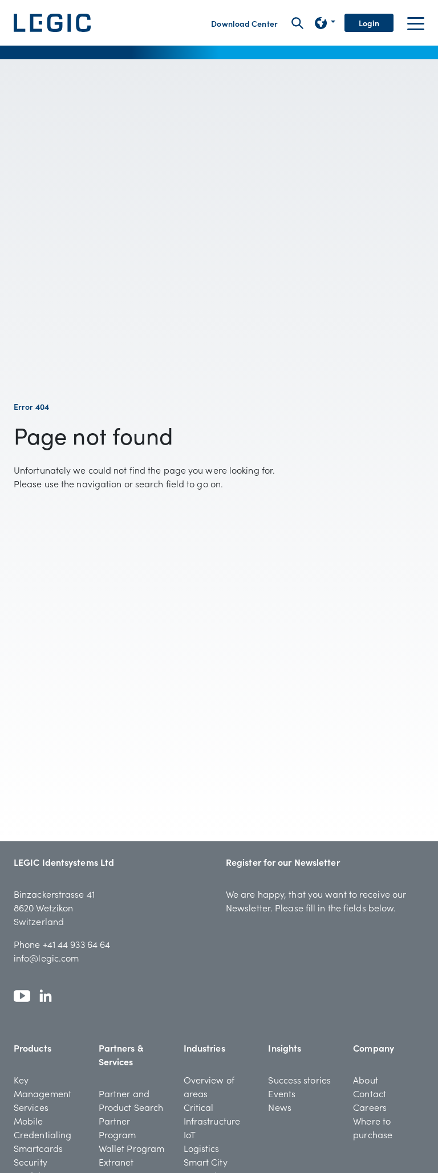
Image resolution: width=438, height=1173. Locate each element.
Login (369, 22)
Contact (369, 1093)
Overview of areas (209, 1086)
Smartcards (38, 1148)
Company (373, 1047)
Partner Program (117, 1127)
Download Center (244, 23)
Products (32, 1047)
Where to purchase (372, 1127)
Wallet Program (131, 1148)
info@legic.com (46, 957)
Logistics (202, 1148)
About (365, 1079)
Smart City (206, 1161)
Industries (204, 1047)
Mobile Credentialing (42, 1127)
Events (281, 1093)
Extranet (116, 1161)
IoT (190, 1134)
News (279, 1107)
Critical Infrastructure (212, 1114)
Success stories (299, 1079)
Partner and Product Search (131, 1100)
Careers (370, 1107)
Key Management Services (42, 1093)
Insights (284, 1047)
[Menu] (415, 23)
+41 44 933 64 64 (77, 944)
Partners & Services (121, 1054)
